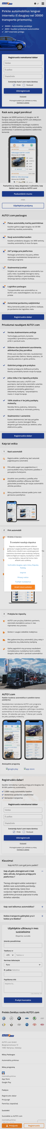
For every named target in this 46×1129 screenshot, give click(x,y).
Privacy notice (23, 577)
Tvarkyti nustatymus (23, 582)
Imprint (23, 572)
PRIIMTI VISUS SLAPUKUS (23, 587)
